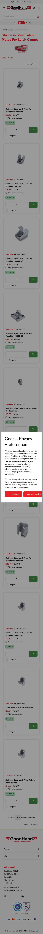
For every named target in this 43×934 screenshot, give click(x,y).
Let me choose (13, 494)
